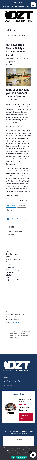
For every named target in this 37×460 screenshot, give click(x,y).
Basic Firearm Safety (12, 270)
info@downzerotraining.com (26, 6)
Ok (13, 457)
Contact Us (8, 385)
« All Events (10, 30)
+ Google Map (14, 322)
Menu (33, 4)
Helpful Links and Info (12, 381)
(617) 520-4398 (9, 6)
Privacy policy (21, 457)
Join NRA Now (24, 417)
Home (6, 377)
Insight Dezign (23, 433)
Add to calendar (16, 219)
